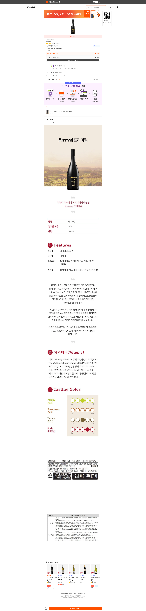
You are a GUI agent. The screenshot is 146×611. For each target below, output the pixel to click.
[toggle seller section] (99, 66)
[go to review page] (100, 107)
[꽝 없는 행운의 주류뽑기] (67, 14)
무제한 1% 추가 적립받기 (72, 60)
